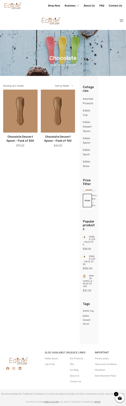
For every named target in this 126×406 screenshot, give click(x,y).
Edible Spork (86, 152)
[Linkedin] (20, 368)
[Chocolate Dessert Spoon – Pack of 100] (58, 111)
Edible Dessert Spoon (87, 127)
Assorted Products (88, 101)
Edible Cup (86, 113)
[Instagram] (13, 368)
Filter (87, 201)
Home (53, 64)
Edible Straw (86, 164)
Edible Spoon (86, 140)
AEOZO (97, 402)
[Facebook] (7, 368)
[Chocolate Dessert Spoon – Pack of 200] (20, 111)
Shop (60, 64)
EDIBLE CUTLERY (51, 402)
